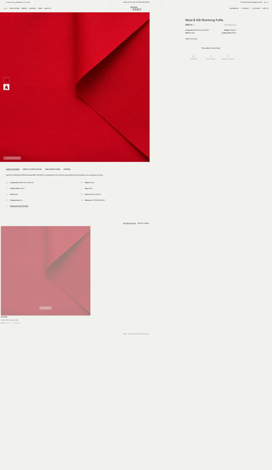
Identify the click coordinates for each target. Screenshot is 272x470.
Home (125, 334)
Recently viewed (143, 223)
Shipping (67, 169)
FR (268, 2)
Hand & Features (12, 169)
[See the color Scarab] (5, 316)
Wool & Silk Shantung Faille (138, 334)
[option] (75, 87)
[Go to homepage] (136, 8)
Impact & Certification (32, 169)
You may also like (129, 223)
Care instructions (52, 169)
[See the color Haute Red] (2, 316)
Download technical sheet (19, 206)
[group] (6, 80)
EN (265, 2)
